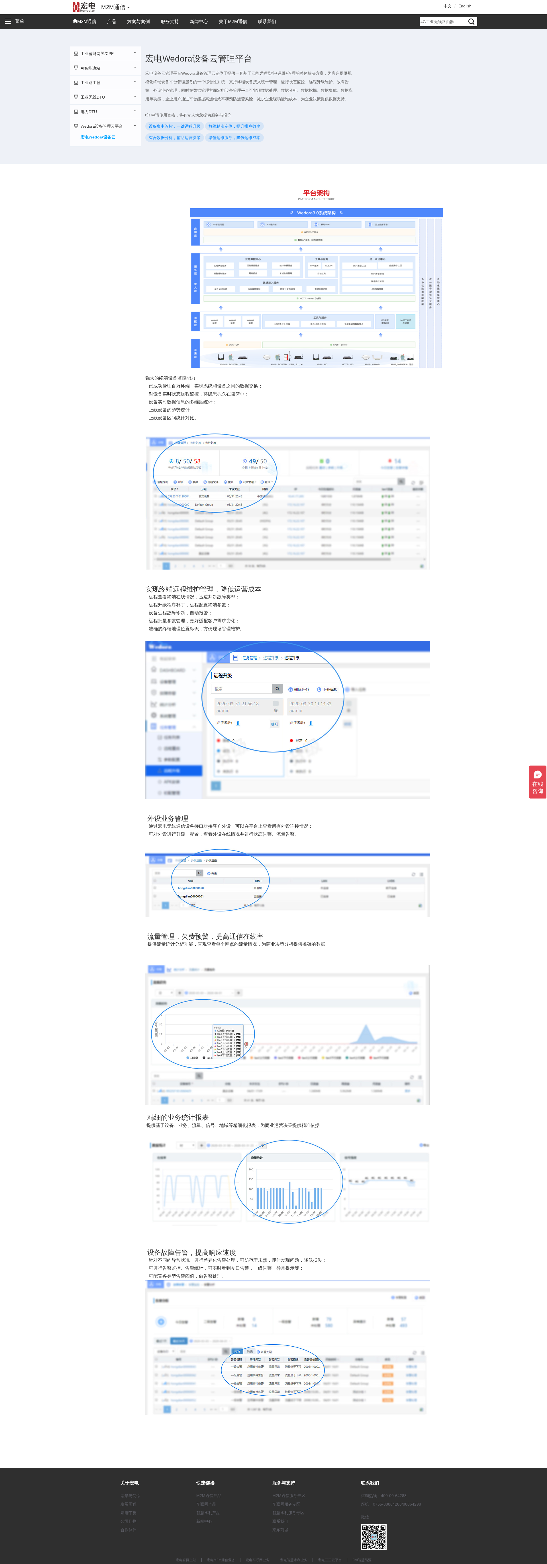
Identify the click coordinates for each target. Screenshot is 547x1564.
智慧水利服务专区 (288, 1512)
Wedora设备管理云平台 (102, 126)
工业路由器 (91, 82)
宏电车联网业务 (258, 1560)
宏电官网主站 (186, 1560)
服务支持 (170, 21)
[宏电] (84, 7)
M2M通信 (86, 21)
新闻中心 (199, 21)
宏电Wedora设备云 (98, 137)
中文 (448, 6)
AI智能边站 (90, 68)
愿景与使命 (130, 1495)
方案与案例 (138, 21)
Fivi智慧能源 (362, 1560)
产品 (111, 21)
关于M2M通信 (233, 21)
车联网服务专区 (286, 1504)
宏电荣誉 (128, 1512)
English (465, 6)
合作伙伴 (128, 1530)
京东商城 (280, 1530)
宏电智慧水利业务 (293, 1560)
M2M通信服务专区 (288, 1495)
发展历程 (128, 1504)
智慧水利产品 (208, 1512)
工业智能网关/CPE (97, 53)
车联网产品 (206, 1504)
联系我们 (267, 21)
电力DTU (89, 111)
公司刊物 (128, 1521)
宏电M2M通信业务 (221, 1560)
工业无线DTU (93, 97)
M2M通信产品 (208, 1495)
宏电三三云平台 (330, 1560)
